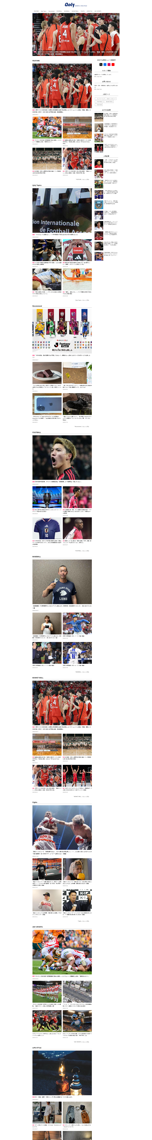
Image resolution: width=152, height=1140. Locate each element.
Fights (34, 802)
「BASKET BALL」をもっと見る (81, 796)
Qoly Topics (36, 185)
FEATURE (36, 61)
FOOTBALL (36, 432)
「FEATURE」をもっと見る (82, 179)
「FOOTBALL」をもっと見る (81, 550)
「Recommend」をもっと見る (81, 426)
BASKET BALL (37, 678)
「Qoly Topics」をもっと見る (81, 300)
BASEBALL (36, 557)
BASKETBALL (109, 101)
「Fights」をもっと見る (83, 921)
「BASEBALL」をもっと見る (82, 672)
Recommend (37, 306)
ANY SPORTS (37, 927)
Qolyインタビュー (111, 98)
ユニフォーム (100, 98)
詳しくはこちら (98, 76)
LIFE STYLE (36, 1048)
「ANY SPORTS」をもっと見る (81, 1042)
